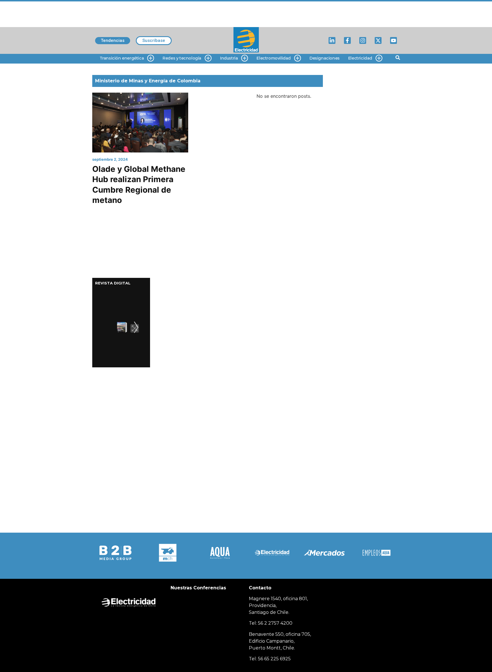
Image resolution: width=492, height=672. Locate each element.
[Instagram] (362, 40)
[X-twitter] (378, 40)
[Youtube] (393, 40)
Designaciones (324, 58)
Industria (229, 58)
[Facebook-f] (347, 40)
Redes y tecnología (182, 58)
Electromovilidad (274, 58)
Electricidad (360, 58)
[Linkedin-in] (332, 40)
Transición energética (122, 58)
